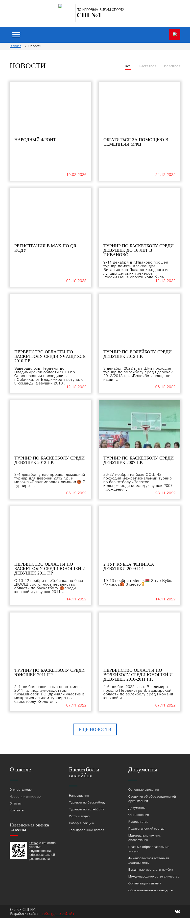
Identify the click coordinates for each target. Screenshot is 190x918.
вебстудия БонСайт (58, 913)
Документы (136, 808)
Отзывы (16, 803)
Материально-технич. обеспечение (144, 838)
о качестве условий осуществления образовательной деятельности (42, 851)
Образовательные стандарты (150, 890)
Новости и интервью (25, 796)
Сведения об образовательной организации (152, 799)
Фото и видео (79, 816)
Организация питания (144, 883)
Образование (138, 815)
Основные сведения (143, 789)
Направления (79, 795)
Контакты (17, 810)
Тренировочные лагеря (86, 830)
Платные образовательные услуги (148, 849)
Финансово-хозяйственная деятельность (148, 860)
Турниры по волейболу (86, 809)
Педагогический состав (146, 828)
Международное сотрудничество (154, 876)
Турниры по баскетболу (87, 802)
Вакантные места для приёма (150, 869)
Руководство (138, 822)
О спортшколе (21, 789)
